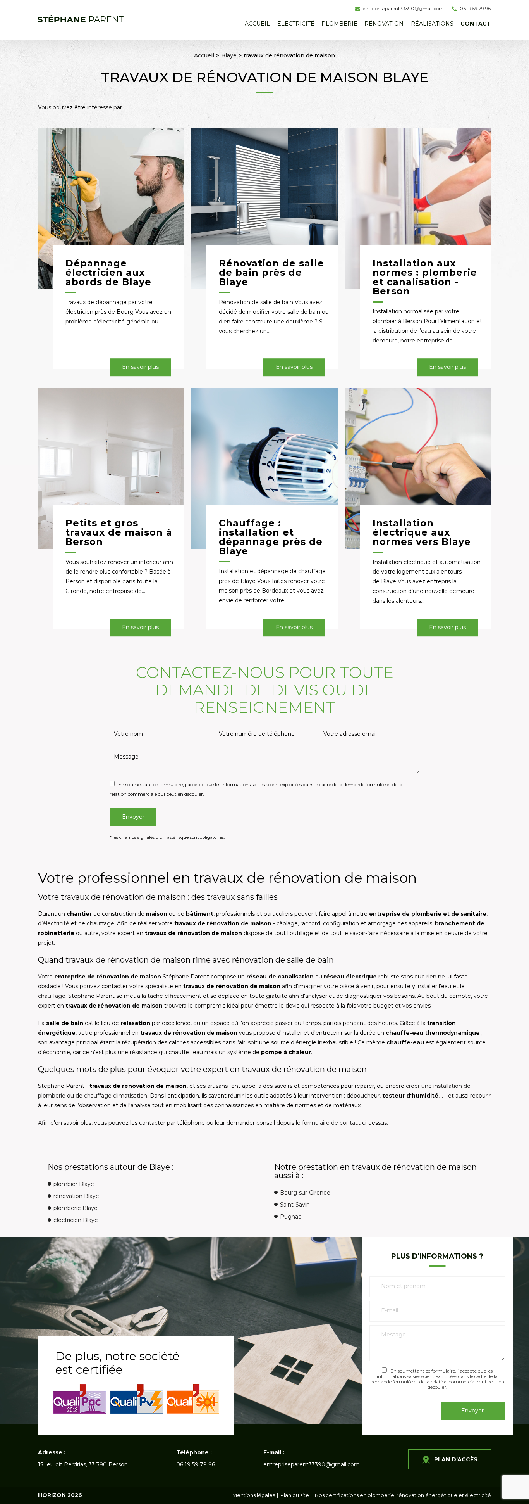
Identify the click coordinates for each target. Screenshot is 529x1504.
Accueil (257, 23)
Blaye (229, 55)
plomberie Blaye (75, 1208)
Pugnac (290, 1216)
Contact (475, 23)
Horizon (52, 1495)
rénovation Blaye (76, 1196)
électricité (56, 923)
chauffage (100, 923)
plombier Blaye (73, 1184)
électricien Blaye (75, 1220)
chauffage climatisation (115, 1095)
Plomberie (339, 23)
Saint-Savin (295, 1204)
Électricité (295, 23)
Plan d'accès (455, 1459)
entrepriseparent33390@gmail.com (403, 8)
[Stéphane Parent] (80, 18)
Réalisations (432, 23)
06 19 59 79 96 (475, 8)
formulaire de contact (331, 1122)
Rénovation (384, 23)
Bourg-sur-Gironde (305, 1192)
